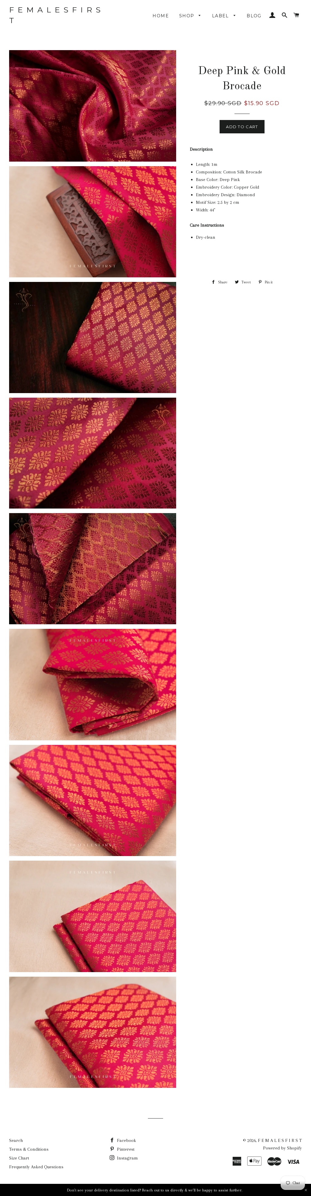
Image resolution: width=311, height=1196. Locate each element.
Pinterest (125, 1149)
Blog (254, 16)
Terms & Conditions (29, 1149)
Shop (187, 16)
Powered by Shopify (282, 1148)
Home (160, 16)
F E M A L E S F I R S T (55, 15)
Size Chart (19, 1158)
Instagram (127, 1158)
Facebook (126, 1140)
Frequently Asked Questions (36, 1167)
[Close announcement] (305, 1190)
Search (16, 1140)
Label (221, 16)
